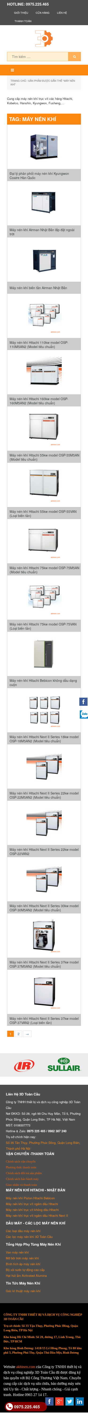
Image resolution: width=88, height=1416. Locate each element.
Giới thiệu (21, 12)
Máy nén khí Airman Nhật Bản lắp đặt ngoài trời (42, 232)
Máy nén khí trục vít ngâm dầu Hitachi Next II (37, 1215)
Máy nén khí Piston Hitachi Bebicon (30, 1198)
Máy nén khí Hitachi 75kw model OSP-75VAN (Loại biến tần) (43, 626)
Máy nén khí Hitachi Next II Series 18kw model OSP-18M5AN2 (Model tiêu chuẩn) (44, 739)
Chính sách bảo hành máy (22, 1179)
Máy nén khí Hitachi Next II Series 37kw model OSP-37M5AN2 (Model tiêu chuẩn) (44, 964)
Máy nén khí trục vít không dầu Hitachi (32, 1209)
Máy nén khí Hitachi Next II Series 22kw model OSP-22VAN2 (44, 851)
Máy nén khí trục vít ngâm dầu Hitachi (32, 1204)
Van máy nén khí (17, 1252)
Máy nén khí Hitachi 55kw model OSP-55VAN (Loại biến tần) (43, 513)
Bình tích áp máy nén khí (23, 1264)
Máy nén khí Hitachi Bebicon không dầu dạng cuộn (43, 682)
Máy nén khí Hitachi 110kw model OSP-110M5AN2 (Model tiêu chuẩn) (39, 344)
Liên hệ (62, 12)
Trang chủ (18, 80)
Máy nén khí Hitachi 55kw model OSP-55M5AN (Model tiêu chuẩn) (44, 457)
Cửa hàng (43, 12)
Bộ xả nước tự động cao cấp (25, 1269)
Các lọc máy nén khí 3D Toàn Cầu (29, 1236)
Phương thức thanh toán (21, 1167)
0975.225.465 (27, 1406)
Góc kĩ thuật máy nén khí (23, 1291)
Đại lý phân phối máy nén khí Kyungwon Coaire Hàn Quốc (39, 175)
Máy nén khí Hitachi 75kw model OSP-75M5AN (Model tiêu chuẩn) (44, 570)
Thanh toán (23, 21)
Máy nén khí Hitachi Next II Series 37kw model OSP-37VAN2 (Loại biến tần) (44, 1020)
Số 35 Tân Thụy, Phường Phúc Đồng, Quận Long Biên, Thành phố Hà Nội (43, 1145)
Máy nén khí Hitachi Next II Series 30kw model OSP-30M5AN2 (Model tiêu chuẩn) (44, 908)
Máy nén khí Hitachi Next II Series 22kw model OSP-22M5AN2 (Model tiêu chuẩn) (44, 795)
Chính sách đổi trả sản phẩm (24, 1173)
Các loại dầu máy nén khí (23, 1231)
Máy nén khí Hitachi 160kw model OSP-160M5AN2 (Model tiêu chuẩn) (39, 401)
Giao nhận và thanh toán (21, 1184)
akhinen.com (25, 1367)
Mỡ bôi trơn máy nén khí (22, 1258)
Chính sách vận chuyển (21, 1161)
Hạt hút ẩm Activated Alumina (26, 1275)
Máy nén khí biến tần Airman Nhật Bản (38, 287)
